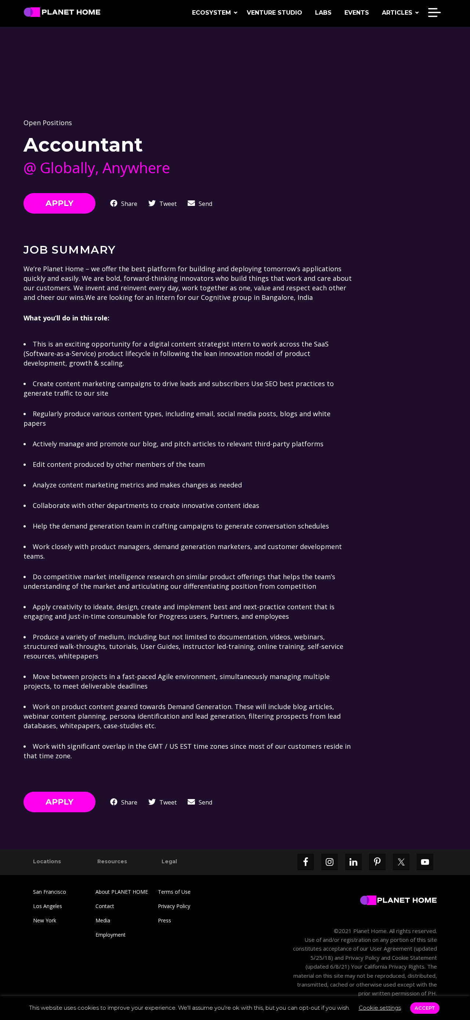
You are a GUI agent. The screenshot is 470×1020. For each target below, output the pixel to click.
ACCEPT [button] (425, 1008)
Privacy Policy (174, 906)
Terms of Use (174, 891)
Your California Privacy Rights (387, 966)
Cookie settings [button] (380, 1007)
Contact (104, 906)
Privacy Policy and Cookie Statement (391, 957)
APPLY (59, 203)
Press (164, 920)
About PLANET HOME (121, 891)
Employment (110, 934)
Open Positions (48, 122)
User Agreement (391, 948)
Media (102, 920)
